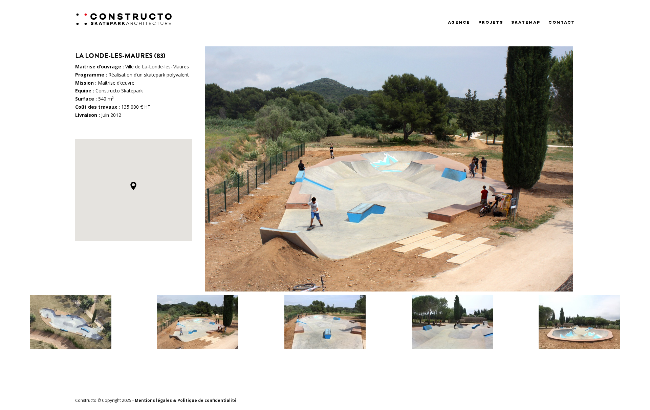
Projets (490, 22)
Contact (561, 22)
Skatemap (525, 22)
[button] (133, 186)
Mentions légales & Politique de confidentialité (186, 400)
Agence (459, 22)
